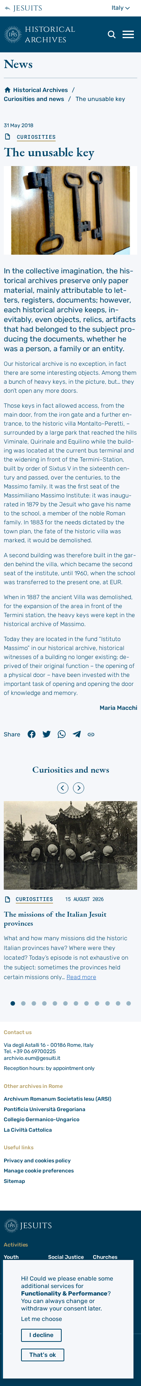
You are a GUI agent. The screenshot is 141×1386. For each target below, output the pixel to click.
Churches (105, 1257)
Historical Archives (50, 34)
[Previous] (62, 788)
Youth (11, 1257)
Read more (81, 977)
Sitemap (14, 1181)
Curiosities (36, 137)
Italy (124, 7)
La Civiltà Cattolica (28, 1130)
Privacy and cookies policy (37, 1160)
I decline (41, 1335)
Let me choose (41, 1318)
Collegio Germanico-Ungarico (41, 1119)
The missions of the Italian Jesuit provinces (55, 918)
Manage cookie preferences (39, 1171)
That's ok (42, 1354)
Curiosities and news (34, 98)
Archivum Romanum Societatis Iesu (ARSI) (57, 1099)
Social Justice (65, 1257)
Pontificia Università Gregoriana (44, 1109)
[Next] (78, 788)
